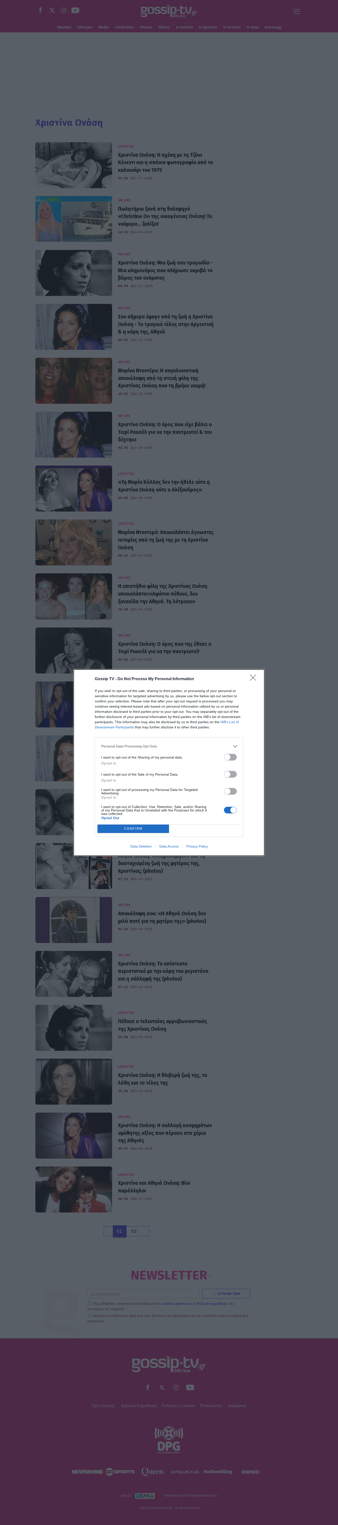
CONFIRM (133, 828)
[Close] (254, 679)
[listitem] (169, 746)
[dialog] (169, 763)
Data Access (169, 846)
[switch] (230, 757)
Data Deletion (141, 846)
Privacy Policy (197, 846)
